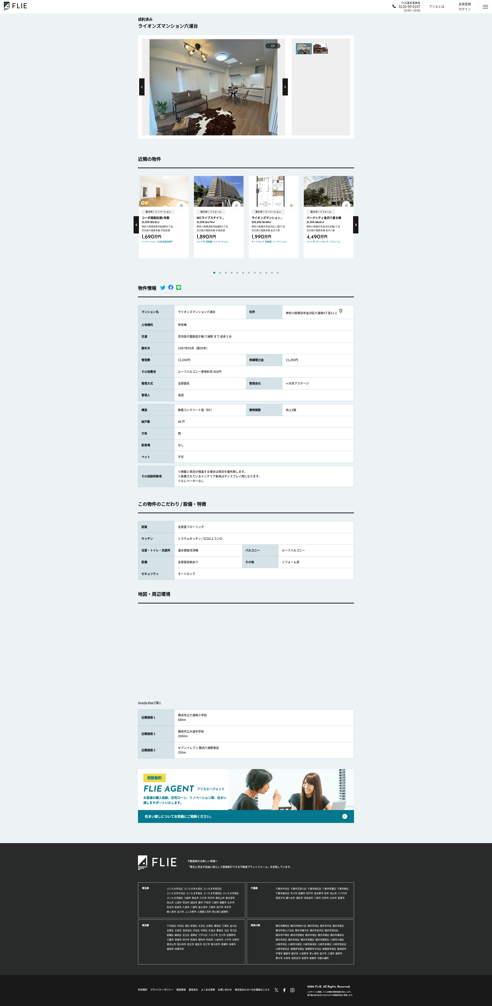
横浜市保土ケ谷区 (285, 930)
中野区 (204, 930)
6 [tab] (243, 273)
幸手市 (227, 907)
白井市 (333, 898)
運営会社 (193, 989)
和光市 (170, 907)
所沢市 (211, 898)
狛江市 (206, 944)
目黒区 (170, 930)
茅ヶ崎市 (314, 953)
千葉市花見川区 (298, 889)
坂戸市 (219, 907)
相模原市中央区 (313, 949)
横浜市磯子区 (302, 930)
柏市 (326, 893)
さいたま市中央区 (176, 893)
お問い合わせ (225, 989)
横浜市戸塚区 (282, 935)
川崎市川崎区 (337, 939)
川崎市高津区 (310, 944)
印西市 (325, 898)
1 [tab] (214, 273)
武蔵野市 (231, 935)
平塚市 (279, 953)
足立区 (186, 935)
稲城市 (170, 949)
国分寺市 (181, 944)
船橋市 (301, 893)
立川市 (222, 935)
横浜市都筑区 (322, 939)
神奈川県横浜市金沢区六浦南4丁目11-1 (311, 313)
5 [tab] (237, 273)
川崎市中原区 (295, 944)
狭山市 (170, 902)
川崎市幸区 (281, 944)
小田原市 (303, 953)
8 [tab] (255, 273)
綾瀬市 (312, 958)
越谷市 (193, 902)
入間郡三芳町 (204, 912)
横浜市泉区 (294, 939)
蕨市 (200, 902)
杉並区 (212, 930)
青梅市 (178, 939)
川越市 (187, 898)
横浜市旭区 (311, 935)
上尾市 (178, 902)
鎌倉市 (286, 953)
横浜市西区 (313, 926)
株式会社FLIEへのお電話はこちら (252, 989)
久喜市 (186, 907)
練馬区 (178, 935)
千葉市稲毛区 (314, 889)
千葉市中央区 (282, 889)
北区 (226, 930)
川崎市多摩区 (325, 944)
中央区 (180, 926)
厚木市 (279, 958)
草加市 (186, 902)
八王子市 (213, 935)
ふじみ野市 (190, 912)
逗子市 (323, 953)
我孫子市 (280, 898)
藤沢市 (294, 953)
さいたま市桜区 (194, 893)
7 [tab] (249, 273)
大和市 (286, 958)
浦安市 (299, 898)
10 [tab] (266, 273)
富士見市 (203, 907)
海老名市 (296, 958)
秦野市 (338, 953)
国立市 (190, 944)
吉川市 (180, 912)
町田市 (209, 939)
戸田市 (207, 902)
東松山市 (220, 898)
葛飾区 (193, 935)
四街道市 (308, 898)
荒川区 (233, 930)
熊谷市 (195, 898)
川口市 (203, 898)
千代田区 (171, 926)
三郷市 (212, 907)
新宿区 (193, 926)
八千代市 (342, 893)
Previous (142, 86)
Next (285, 86)
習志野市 (318, 893)
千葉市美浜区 (282, 893)
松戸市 (309, 893)
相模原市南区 (329, 949)
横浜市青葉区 (307, 939)
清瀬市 (224, 944)
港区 (187, 926)
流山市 (333, 893)
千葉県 (254, 888)
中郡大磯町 (323, 958)
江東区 (225, 926)
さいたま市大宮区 (193, 889)
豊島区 (219, 930)
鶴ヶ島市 (171, 912)
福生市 (198, 944)
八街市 (317, 898)
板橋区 (170, 935)
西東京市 (179, 949)
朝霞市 (223, 902)
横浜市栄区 (281, 939)
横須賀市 (341, 949)
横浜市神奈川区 (298, 926)
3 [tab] (226, 273)
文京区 (201, 926)
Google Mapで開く (149, 702)
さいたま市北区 (175, 889)
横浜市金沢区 (317, 930)
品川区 (233, 926)
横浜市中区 (326, 926)
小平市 (227, 939)
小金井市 (218, 939)
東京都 (145, 925)
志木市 (231, 902)
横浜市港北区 (331, 930)
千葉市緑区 (343, 889)
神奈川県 (255, 925)
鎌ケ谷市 (290, 898)
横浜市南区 (338, 926)
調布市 (201, 939)
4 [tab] (232, 273)
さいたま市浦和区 (212, 893)
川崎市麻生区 (282, 949)
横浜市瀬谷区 (337, 935)
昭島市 (193, 939)
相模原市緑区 (297, 949)
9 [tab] (260, 273)
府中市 (186, 939)
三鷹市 (170, 939)
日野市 (235, 939)
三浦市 (330, 953)
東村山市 (171, 944)
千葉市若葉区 (329, 889)
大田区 (178, 930)
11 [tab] (272, 273)
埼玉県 (145, 888)
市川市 (293, 893)
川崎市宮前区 (339, 944)
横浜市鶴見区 (282, 926)
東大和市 (215, 944)
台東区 (209, 926)
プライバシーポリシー (161, 989)
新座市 (178, 907)
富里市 (341, 898)
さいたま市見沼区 (212, 889)
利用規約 (142, 989)
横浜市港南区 (297, 935)
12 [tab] (278, 273)
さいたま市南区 (231, 893)
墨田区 (217, 926)
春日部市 (230, 898)
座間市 (305, 958)
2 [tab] (220, 273)
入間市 (215, 902)
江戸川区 (203, 935)
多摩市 (232, 944)
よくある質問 (208, 989)
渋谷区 (196, 930)
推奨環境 (181, 989)
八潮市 (193, 907)
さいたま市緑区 (175, 898)
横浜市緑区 (323, 935)
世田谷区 (187, 930)
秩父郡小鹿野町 (220, 912)
